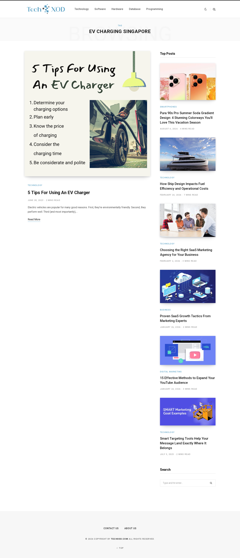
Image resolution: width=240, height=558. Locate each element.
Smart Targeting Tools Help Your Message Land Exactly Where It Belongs (184, 443)
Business (165, 310)
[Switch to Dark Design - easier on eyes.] (206, 9)
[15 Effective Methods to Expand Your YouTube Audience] (188, 350)
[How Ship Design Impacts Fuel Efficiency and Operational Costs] (188, 154)
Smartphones (168, 107)
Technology (35, 185)
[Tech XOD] (45, 9)
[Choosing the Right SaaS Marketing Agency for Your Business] (188, 220)
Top (121, 548)
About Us (130, 528)
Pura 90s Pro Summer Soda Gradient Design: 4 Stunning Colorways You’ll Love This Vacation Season (187, 117)
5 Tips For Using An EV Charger (59, 192)
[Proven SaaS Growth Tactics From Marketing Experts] (188, 286)
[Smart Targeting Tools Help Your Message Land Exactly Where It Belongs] (188, 411)
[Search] (213, 9)
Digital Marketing (171, 372)
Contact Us (111, 528)
